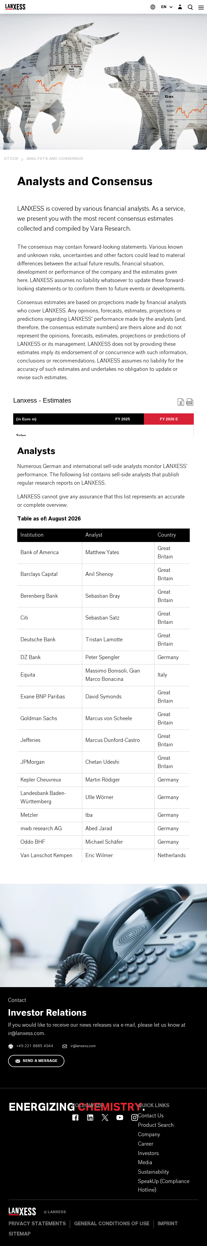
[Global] (153, 7)
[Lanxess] (26, 1213)
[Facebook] (75, 1117)
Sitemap (19, 1234)
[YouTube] (119, 1117)
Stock (11, 159)
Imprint (168, 1224)
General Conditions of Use (111, 1224)
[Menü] (201, 7)
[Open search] (190, 7)
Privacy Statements (37, 1224)
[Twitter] (105, 1117)
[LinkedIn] (90, 1117)
